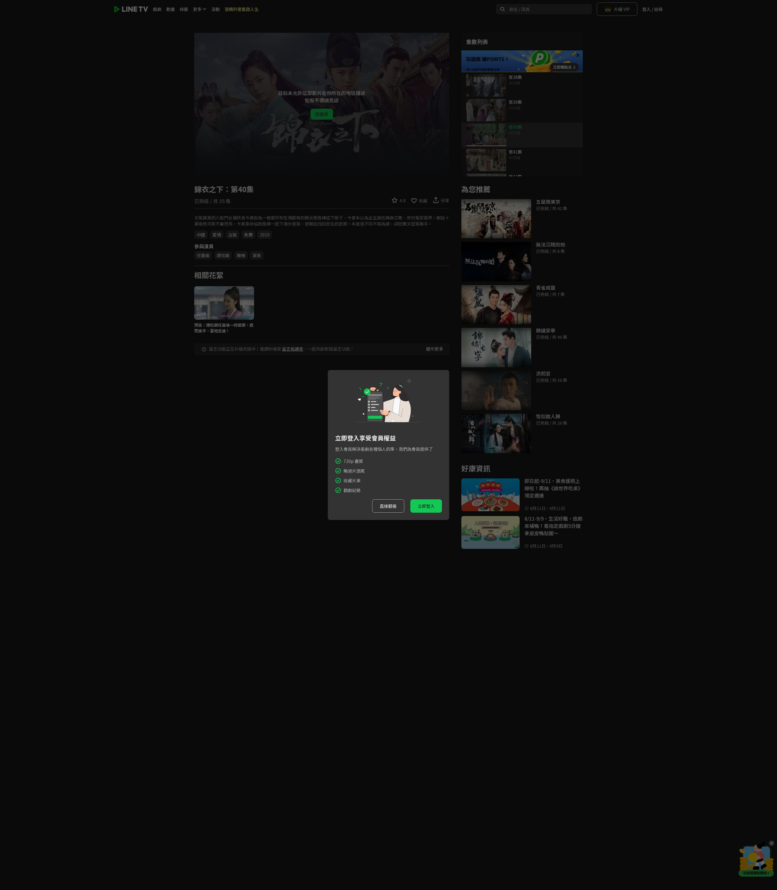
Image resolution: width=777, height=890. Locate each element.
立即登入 (426, 506)
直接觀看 (388, 506)
